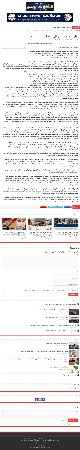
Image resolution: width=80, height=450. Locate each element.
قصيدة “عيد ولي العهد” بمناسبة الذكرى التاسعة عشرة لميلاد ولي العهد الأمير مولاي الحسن (44, 351)
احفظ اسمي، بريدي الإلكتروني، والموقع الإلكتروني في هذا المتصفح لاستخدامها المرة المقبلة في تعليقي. (50, 290)
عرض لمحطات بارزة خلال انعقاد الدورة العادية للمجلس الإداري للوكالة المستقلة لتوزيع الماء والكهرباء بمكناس (39, 359)
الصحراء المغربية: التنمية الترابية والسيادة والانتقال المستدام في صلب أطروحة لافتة (14, 234)
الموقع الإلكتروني (73, 284)
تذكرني (62, 420)
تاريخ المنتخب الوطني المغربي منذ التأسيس (56, 343)
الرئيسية (76, 30)
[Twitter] (40, 399)
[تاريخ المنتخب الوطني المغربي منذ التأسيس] (74, 345)
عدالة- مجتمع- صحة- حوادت (65, 30)
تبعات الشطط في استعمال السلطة (58, 367)
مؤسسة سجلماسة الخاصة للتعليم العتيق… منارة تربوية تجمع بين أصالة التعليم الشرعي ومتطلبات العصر (40, 234)
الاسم (76, 272)
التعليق (75, 254)
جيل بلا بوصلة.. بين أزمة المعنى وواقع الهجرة (56, 317)
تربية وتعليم (54, 30)
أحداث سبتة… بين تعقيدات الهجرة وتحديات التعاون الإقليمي (60, 330)
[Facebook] (43, 399)
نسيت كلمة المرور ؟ (72, 424)
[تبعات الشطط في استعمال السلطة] (74, 369)
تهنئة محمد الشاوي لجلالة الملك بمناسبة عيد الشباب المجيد (60, 304)
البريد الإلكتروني (73, 278)
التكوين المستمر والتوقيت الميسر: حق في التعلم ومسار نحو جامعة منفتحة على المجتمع (66, 234)
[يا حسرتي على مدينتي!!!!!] (78, 375)
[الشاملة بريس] (40, 6)
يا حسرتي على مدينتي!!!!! (69, 375)
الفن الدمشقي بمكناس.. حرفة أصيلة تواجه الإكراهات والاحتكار (52, 309)
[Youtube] (36, 399)
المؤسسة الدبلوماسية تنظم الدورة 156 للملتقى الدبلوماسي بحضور (53, 27)
